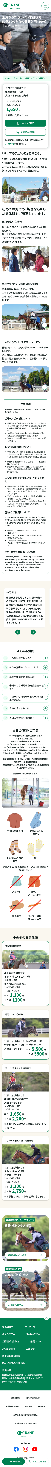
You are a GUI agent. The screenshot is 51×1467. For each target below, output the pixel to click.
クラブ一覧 (18, 78)
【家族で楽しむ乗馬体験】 (13, 1378)
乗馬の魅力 (7, 1327)
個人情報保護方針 (33, 1398)
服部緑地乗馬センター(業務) (26, 1423)
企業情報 (28, 1406)
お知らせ (30, 1348)
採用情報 (41, 1406)
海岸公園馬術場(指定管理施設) (25, 1415)
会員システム (8, 1334)
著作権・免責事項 (12, 1406)
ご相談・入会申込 (10, 1341)
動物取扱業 (15, 1398)
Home (7, 78)
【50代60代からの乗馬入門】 (14, 1381)
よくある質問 (8, 1348)
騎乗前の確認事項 (11, 1355)
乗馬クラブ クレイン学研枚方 (36, 78)
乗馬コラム (35, 1341)
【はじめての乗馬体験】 (12, 1375)
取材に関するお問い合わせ (15, 1363)
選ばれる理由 (33, 1334)
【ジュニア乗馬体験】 (32, 1375)
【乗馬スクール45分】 (34, 1378)
